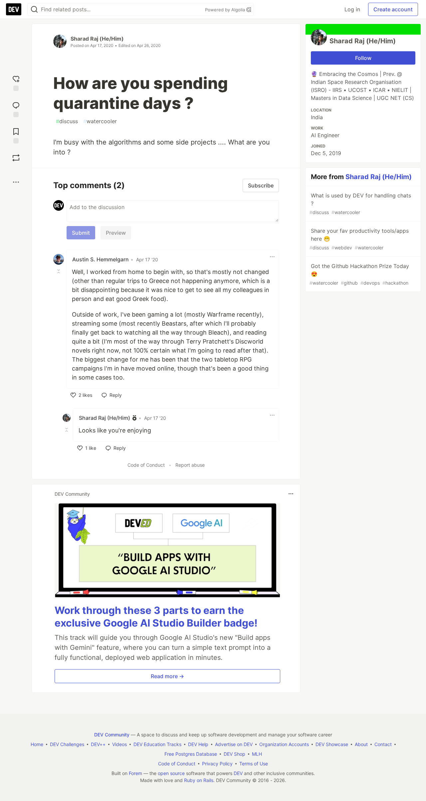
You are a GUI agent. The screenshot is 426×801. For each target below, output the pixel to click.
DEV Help (198, 744)
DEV (238, 773)
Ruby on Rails (198, 780)
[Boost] (16, 158)
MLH (257, 754)
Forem (135, 773)
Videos (119, 744)
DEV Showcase (332, 744)
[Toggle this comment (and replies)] (59, 271)
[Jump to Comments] (16, 108)
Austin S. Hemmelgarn (100, 259)
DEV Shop (234, 754)
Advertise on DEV (234, 744)
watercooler (100, 121)
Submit (81, 232)
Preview (116, 232)
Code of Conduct (146, 465)
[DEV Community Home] (13, 9)
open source (171, 773)
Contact (383, 744)
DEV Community (111, 734)
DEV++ (98, 744)
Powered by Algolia (225, 9)
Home (37, 744)
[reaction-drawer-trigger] (16, 82)
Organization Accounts (284, 744)
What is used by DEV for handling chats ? (360, 203)
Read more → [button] (167, 676)
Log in (352, 9)
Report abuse (190, 465)
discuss (67, 121)
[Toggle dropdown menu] (272, 256)
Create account (393, 9)
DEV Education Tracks (157, 744)
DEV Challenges (67, 744)
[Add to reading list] (16, 135)
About (361, 744)
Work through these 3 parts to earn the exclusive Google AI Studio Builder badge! (156, 616)
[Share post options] (16, 182)
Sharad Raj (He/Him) (97, 38)
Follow (363, 58)
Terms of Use (253, 763)
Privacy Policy (217, 763)
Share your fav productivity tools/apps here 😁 (359, 238)
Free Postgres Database (190, 754)
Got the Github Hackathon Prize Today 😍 (359, 274)
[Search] (34, 9)
